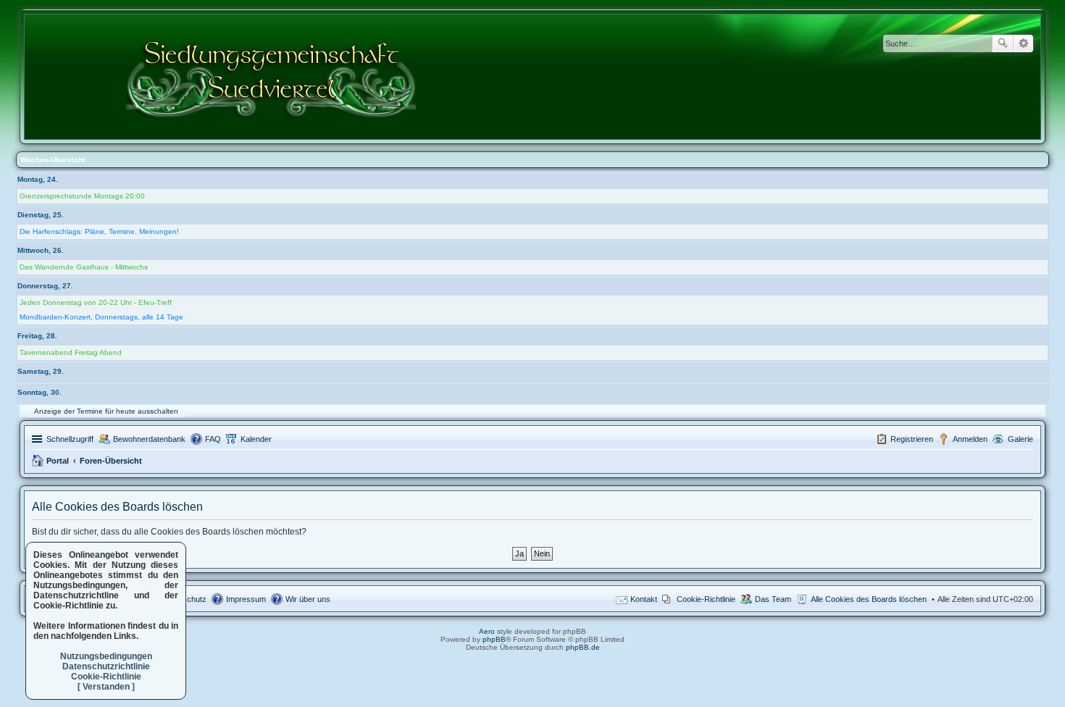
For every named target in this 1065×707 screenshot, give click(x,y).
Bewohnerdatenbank (149, 439)
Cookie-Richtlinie (106, 677)
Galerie (1020, 439)
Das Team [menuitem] (773, 599)
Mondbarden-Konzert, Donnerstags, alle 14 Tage (101, 317)
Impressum (246, 599)
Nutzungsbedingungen (106, 656)
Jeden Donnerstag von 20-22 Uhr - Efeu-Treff (96, 302)
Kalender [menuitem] (256, 439)
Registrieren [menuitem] (911, 439)
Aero (487, 631)
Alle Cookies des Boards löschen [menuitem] (869, 599)
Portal (57, 460)
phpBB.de (583, 647)
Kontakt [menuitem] (643, 599)
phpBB (494, 639)
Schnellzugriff (69, 439)
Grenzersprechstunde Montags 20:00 (82, 196)
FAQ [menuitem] (213, 439)
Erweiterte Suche (1023, 43)
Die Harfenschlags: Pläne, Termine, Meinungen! (99, 231)
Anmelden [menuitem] (970, 439)
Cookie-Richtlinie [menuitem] (706, 599)
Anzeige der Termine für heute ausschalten (106, 411)
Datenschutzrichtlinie (106, 666)
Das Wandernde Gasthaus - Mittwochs (84, 267)
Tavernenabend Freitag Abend (71, 352)
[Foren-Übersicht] (272, 76)
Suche (1003, 43)
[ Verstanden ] (106, 687)
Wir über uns (307, 599)
